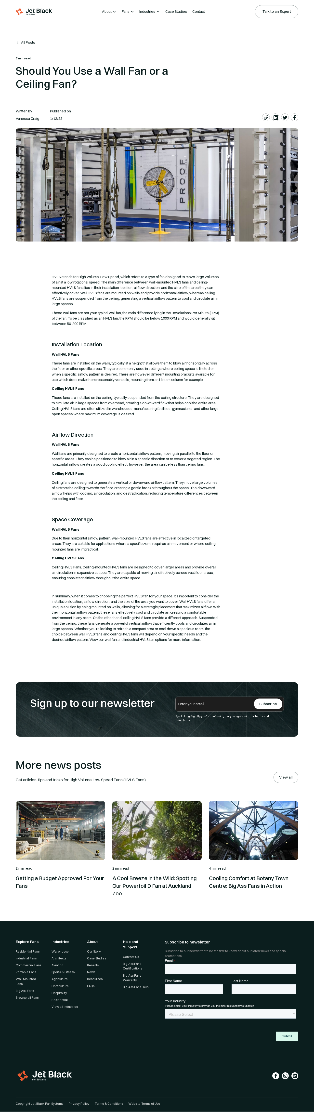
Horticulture (60, 986)
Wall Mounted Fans (26, 981)
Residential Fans (27, 951)
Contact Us (131, 957)
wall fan (111, 639)
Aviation (57, 965)
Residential (60, 1000)
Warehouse (60, 951)
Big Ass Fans (25, 991)
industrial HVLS (136, 639)
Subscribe (268, 704)
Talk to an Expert (276, 11)
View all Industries (65, 1007)
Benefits (93, 965)
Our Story (94, 951)
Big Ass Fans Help (136, 987)
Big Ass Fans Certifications (132, 966)
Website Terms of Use (144, 1103)
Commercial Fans (28, 965)
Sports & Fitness (63, 972)
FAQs (90, 986)
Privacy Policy (79, 1103)
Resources (95, 979)
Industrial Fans (26, 958)
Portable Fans (26, 972)
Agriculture (60, 979)
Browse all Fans (27, 997)
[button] (109, 11)
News (91, 972)
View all (286, 777)
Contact (198, 11)
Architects (59, 958)
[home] (34, 11)
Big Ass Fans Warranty (132, 977)
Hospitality (59, 993)
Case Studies (176, 11)
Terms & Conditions (109, 1103)
